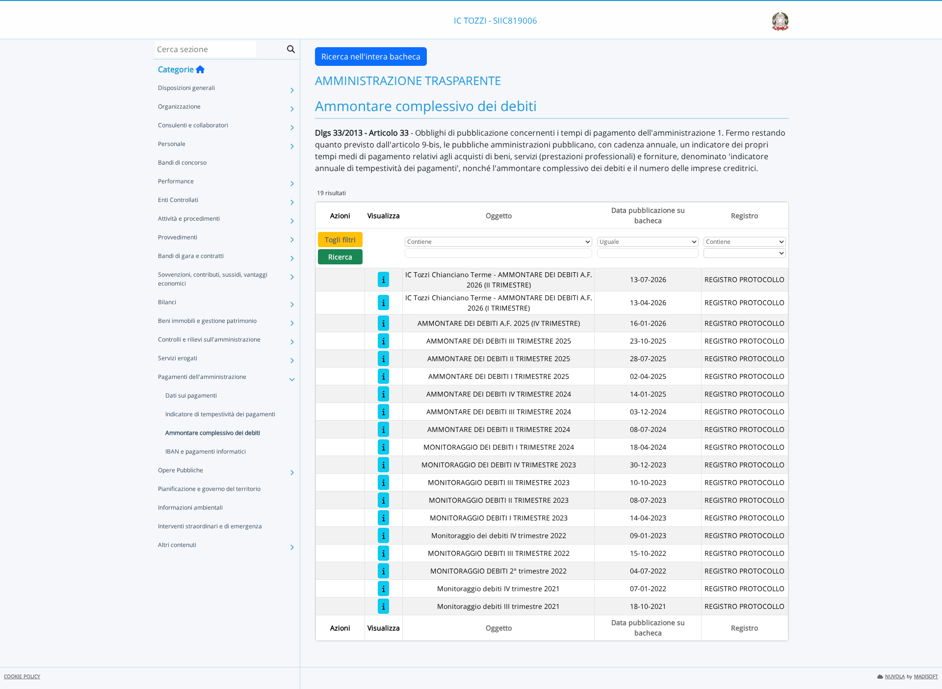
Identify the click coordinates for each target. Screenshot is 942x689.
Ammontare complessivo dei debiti (212, 433)
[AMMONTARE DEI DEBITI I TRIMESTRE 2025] (383, 376)
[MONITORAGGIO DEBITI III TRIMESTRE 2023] (383, 482)
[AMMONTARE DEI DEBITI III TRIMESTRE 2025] (383, 340)
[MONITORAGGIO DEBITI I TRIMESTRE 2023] (383, 517)
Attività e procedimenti (189, 218)
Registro (744, 215)
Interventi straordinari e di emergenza (210, 526)
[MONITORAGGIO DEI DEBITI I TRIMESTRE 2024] (383, 447)
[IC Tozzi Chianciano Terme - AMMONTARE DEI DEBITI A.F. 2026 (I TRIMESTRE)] (383, 302)
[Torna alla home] (200, 69)
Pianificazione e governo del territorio (209, 489)
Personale (171, 144)
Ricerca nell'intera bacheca (370, 56)
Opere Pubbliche (180, 470)
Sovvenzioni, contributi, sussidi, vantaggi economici (212, 278)
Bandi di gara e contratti (191, 256)
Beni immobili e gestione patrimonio (207, 320)
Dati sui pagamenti (191, 395)
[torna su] (922, 659)
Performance (176, 181)
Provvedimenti (177, 237)
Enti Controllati (178, 200)
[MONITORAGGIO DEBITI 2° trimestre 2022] (383, 570)
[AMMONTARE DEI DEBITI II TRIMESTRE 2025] (383, 358)
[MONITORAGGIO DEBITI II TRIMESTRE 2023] (383, 500)
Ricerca (340, 256)
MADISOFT (926, 676)
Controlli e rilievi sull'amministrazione (209, 339)
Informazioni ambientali (190, 507)
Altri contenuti (177, 545)
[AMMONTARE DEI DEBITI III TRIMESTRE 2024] (383, 411)
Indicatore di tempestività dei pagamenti (220, 414)
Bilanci (167, 302)
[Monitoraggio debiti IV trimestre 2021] (383, 588)
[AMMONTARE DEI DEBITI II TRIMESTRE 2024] (383, 429)
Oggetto (499, 215)
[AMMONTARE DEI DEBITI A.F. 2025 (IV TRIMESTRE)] (383, 323)
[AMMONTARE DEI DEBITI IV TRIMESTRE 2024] (383, 394)
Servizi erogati (177, 358)
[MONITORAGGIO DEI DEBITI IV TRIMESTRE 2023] (383, 464)
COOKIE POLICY (22, 676)
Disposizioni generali (186, 88)
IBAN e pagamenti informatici (205, 451)
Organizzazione (179, 106)
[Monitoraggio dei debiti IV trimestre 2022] (383, 535)
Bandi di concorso (182, 162)
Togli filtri (340, 239)
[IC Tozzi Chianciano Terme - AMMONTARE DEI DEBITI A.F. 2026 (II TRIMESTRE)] (383, 279)
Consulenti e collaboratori (193, 125)
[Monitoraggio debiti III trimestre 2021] (383, 606)
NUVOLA (895, 676)
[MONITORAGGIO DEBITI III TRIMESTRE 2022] (383, 553)
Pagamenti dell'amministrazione (202, 377)
